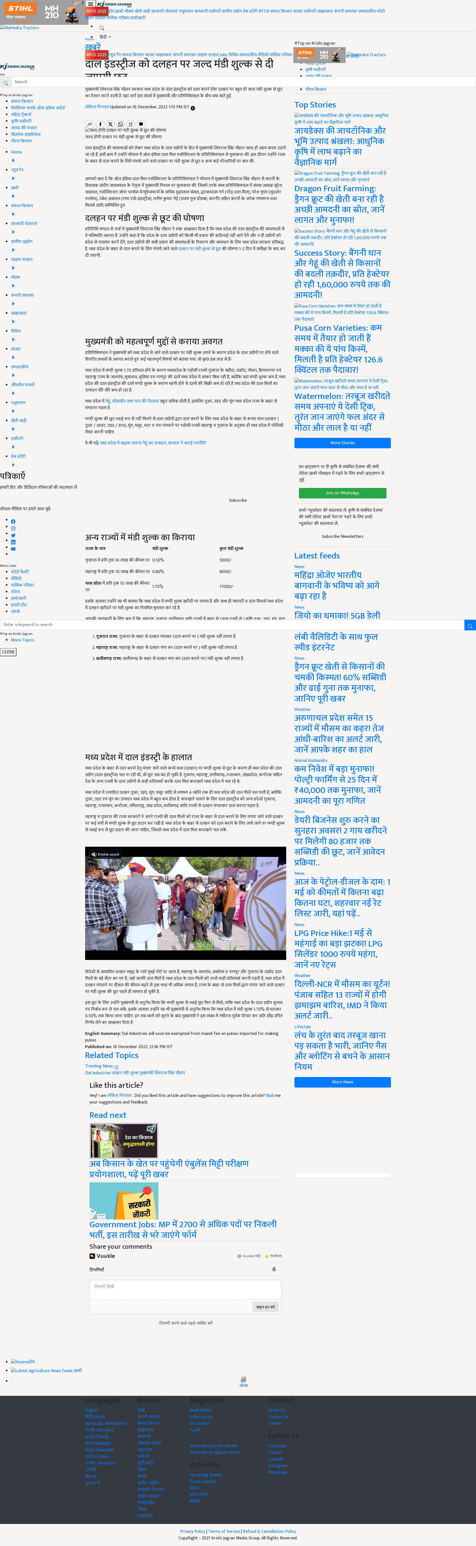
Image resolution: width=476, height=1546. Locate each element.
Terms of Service (224, 1531)
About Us (276, 1410)
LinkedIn (275, 1459)
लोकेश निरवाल (119, 1095)
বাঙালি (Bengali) (98, 1443)
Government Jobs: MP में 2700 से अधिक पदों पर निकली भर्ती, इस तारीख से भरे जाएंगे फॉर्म (183, 1229)
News (299, 658)
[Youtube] (13, 547)
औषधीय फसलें (149, 1443)
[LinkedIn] (13, 540)
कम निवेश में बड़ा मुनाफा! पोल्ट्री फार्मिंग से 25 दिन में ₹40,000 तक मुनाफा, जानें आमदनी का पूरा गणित (337, 785)
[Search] (102, 26)
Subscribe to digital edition (215, 1452)
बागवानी (201, 11)
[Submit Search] (470, 625)
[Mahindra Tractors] (366, 55)
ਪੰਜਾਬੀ (90, 1470)
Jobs (224, 55)
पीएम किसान (21, 141)
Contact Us (278, 1417)
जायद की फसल (24, 128)
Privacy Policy (192, 1531)
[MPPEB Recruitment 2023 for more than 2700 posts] (124, 1200)
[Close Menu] (2, 74)
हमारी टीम (19, 605)
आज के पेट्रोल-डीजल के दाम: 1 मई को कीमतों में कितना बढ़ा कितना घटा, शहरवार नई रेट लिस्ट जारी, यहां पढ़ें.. (342, 898)
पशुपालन (186, 11)
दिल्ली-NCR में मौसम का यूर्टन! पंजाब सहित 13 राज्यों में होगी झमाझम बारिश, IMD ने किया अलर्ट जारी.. (342, 1000)
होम (111, 11)
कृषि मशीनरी (21, 121)
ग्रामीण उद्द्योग (148, 1483)
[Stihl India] (320, 55)
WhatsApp (277, 1472)
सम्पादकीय (367, 11)
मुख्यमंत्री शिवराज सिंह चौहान (162, 1073)
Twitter (275, 1452)
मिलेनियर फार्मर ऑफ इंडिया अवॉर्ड (38, 108)
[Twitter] (13, 534)
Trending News (99, 1066)
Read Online (201, 1410)
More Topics (22, 640)
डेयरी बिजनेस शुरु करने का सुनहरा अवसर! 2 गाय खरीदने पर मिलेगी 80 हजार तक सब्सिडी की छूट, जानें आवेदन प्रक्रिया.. (340, 841)
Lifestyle (302, 1027)
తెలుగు (91, 1476)
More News (342, 1082)
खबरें (141, 1410)
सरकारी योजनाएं (165, 11)
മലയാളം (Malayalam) (106, 1423)
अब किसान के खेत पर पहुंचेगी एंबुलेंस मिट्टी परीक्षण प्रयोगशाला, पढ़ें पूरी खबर (169, 1169)
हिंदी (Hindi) (95, 1417)
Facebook (277, 1446)
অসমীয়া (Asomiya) (100, 1463)
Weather (302, 709)
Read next (108, 1115)
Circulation (200, 1423)
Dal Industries (98, 1073)
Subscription (201, 1417)
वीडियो (100, 18)
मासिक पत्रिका (118, 18)
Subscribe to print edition (213, 1446)
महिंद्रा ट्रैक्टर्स (21, 114)
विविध (233, 55)
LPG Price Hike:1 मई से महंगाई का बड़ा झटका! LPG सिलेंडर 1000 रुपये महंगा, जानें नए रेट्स (338, 949)
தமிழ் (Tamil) (97, 1436)
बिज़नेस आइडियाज (25, 134)
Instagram (278, 1466)
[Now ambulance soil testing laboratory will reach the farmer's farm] (124, 1141)
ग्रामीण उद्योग (232, 11)
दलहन (117, 1073)
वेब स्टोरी (250, 11)
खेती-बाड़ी (142, 11)
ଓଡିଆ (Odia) (96, 1456)
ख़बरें (119, 11)
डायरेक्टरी (137, 18)
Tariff (195, 1430)
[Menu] (90, 4)
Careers (275, 1423)
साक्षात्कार (325, 11)
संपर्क (15, 612)
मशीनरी (215, 11)
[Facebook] (13, 520)
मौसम (129, 11)
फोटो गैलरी (20, 572)
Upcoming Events (206, 1475)
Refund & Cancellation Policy (269, 1531)
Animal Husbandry (310, 760)
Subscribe (238, 500)
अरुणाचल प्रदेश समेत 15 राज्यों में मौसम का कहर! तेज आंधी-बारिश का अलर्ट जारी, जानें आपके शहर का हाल (339, 734)
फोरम (15, 592)
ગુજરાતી (92, 1483)
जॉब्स (243, 1386)
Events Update (203, 1481)
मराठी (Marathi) (99, 1430)
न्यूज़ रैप (115, 55)
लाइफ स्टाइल (208, 55)
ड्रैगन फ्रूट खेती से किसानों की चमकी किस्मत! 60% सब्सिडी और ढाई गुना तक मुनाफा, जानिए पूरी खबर (340, 683)
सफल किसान (281, 11)
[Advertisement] (185, 711)
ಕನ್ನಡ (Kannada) (99, 1450)
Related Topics (112, 1055)
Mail (270, 1095)
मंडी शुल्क (131, 1073)
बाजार (298, 11)
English (91, 1410)
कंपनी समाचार (345, 11)
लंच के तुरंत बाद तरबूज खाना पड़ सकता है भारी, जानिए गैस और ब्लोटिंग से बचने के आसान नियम (342, 1051)
